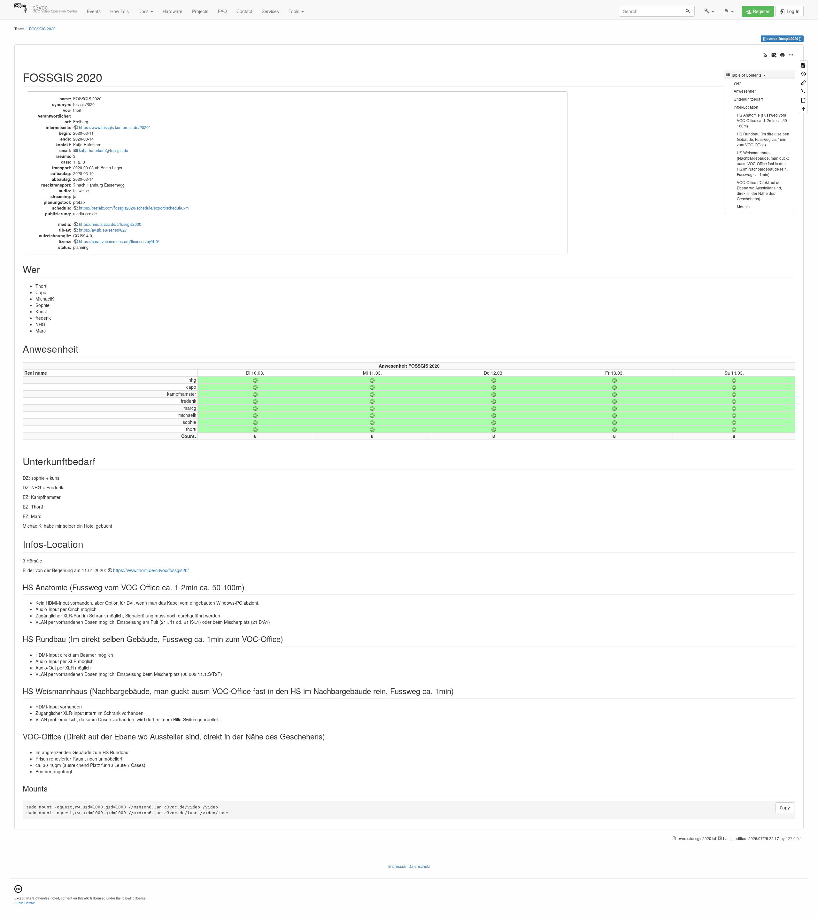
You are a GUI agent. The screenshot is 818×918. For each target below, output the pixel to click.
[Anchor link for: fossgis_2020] (108, 76)
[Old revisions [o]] (803, 73)
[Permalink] (791, 54)
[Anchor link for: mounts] (51, 788)
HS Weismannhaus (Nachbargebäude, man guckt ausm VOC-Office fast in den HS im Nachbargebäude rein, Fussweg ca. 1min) (763, 163)
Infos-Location (746, 107)
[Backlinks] (803, 82)
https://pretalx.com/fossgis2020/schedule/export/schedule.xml (134, 208)
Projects (200, 11)
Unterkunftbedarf (748, 99)
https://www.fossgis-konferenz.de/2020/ (114, 127)
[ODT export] (803, 100)
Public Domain (24, 902)
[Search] (688, 11)
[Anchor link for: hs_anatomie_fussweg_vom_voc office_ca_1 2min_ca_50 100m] (248, 587)
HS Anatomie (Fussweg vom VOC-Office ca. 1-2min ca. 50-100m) (762, 120)
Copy (785, 807)
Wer (737, 83)
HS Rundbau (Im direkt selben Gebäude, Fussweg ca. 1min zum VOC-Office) (763, 139)
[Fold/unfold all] (803, 91)
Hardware (172, 11)
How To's (119, 11)
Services (270, 11)
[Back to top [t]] (803, 108)
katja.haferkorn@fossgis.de (103, 150)
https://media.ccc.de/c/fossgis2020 (110, 224)
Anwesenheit (745, 91)
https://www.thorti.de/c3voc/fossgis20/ (151, 570)
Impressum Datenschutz (409, 866)
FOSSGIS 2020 (42, 28)
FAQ (222, 11)
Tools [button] (295, 11)
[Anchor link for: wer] (45, 269)
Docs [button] (144, 11)
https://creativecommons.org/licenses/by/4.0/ (119, 241)
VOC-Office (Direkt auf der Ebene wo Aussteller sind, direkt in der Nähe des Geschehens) (759, 190)
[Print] (782, 54)
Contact (244, 11)
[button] (709, 11)
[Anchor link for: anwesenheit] (83, 348)
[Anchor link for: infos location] (88, 543)
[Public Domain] (18, 888)
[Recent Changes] (765, 54)
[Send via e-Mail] (774, 54)
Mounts (743, 206)
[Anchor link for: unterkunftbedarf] (100, 461)
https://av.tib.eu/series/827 (103, 230)
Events (94, 11)
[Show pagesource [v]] (803, 65)
